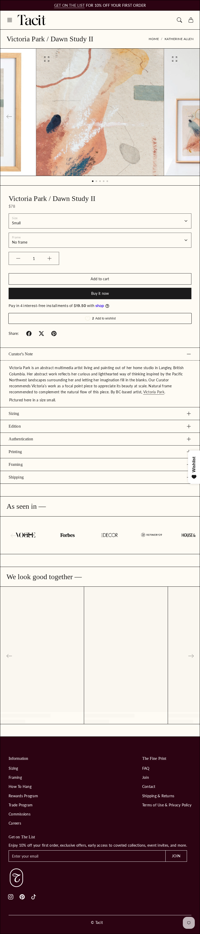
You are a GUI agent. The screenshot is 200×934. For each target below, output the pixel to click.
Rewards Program (23, 796)
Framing (16, 464)
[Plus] (49, 258)
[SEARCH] (179, 20)
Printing (15, 451)
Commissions (19, 814)
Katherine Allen (179, 39)
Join (145, 777)
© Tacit (97, 922)
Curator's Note (21, 354)
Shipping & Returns (158, 796)
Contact (148, 786)
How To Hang (20, 786)
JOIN (176, 856)
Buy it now (100, 293)
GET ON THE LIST (69, 5)
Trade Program (21, 805)
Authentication (21, 439)
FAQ (145, 768)
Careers (15, 823)
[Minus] (18, 258)
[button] (11, 20)
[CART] (191, 20)
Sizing (14, 413)
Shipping (16, 477)
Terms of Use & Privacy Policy (166, 805)
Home (154, 39)
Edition (15, 426)
